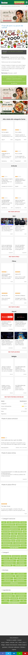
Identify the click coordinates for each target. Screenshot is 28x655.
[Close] (26, 610)
